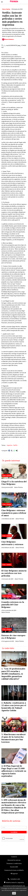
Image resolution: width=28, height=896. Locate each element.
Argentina (9, 445)
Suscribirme (14, 832)
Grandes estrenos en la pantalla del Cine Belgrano (12, 604)
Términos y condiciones (14, 863)
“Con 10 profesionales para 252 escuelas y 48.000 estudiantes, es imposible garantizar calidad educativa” (13, 673)
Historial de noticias (14, 860)
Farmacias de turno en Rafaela (14, 870)
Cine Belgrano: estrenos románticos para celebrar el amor (13, 513)
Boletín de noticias (11, 821)
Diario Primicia (9, 39)
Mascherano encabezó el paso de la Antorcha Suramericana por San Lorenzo (13, 738)
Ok (14, 893)
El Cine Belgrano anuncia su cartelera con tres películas (13, 573)
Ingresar (15, 873)
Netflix (15, 445)
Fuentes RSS (14, 867)
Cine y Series (6, 9)
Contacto (14, 857)
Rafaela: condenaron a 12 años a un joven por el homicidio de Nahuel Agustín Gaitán (13, 706)
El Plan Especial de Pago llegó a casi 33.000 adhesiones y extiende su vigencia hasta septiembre (13, 771)
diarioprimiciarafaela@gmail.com (14, 886)
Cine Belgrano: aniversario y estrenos (12, 543)
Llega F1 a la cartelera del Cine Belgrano (14, 482)
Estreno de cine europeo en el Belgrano (13, 636)
